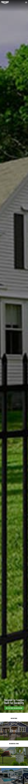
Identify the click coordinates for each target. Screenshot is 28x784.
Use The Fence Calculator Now (14, 708)
